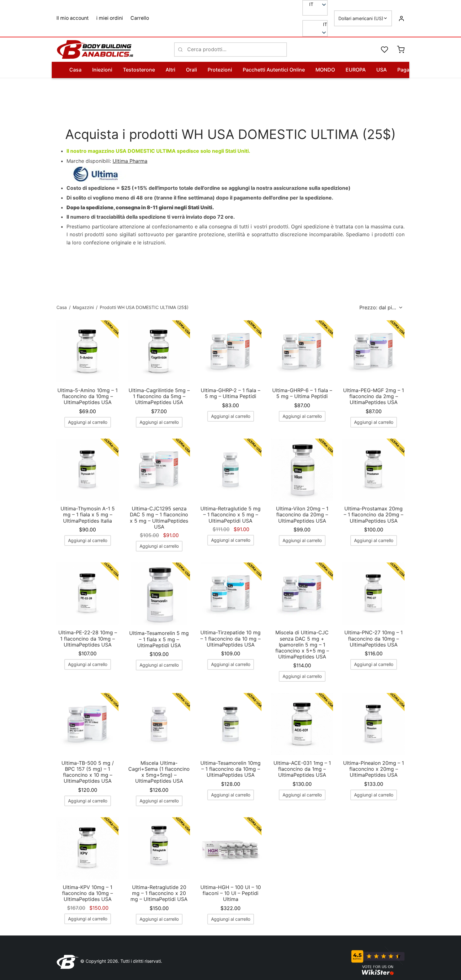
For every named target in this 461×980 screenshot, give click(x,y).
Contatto (446, 70)
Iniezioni (102, 70)
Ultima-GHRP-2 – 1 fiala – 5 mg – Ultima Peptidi (230, 393)
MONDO (325, 70)
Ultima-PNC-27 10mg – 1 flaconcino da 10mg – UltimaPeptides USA (373, 638)
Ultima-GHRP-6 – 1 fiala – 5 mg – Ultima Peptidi (302, 393)
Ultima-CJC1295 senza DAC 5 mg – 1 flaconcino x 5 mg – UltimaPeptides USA (159, 517)
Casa (75, 70)
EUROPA (356, 70)
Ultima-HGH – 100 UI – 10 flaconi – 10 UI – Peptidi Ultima (230, 893)
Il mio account (72, 18)
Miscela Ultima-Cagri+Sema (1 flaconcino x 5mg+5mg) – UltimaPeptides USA (159, 772)
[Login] (401, 18)
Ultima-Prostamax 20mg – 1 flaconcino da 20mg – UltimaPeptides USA (373, 514)
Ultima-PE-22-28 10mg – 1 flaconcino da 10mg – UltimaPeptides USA (87, 638)
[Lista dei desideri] (385, 49)
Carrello (139, 18)
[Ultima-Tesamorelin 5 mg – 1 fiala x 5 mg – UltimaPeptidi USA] (159, 593)
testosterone (139, 70)
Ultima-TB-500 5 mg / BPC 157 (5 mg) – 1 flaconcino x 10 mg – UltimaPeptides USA (87, 772)
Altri (170, 70)
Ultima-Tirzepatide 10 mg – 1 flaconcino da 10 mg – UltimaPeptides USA (230, 638)
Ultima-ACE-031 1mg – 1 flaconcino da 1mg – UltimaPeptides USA (302, 769)
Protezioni (220, 70)
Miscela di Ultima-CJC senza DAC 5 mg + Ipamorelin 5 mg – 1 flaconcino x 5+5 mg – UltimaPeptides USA (302, 644)
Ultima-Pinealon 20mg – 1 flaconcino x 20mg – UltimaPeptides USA (373, 769)
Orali (191, 70)
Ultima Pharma (130, 161)
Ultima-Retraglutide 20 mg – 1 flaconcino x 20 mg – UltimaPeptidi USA (159, 893)
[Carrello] (401, 49)
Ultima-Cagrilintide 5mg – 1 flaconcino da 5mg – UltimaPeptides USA (159, 396)
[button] (315, 24)
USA (381, 70)
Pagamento (411, 70)
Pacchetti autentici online (274, 70)
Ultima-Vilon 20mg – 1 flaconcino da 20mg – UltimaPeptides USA (302, 514)
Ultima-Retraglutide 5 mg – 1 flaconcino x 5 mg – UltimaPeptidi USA (230, 514)
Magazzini (83, 307)
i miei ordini (109, 18)
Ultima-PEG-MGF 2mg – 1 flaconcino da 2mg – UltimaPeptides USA (373, 396)
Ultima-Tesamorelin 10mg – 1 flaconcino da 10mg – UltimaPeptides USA (230, 769)
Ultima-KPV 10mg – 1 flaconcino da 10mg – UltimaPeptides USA (87, 893)
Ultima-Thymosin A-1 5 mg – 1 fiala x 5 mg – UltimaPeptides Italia (88, 514)
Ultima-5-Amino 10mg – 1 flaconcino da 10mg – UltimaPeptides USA (87, 396)
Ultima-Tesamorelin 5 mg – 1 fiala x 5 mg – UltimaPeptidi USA (159, 639)
